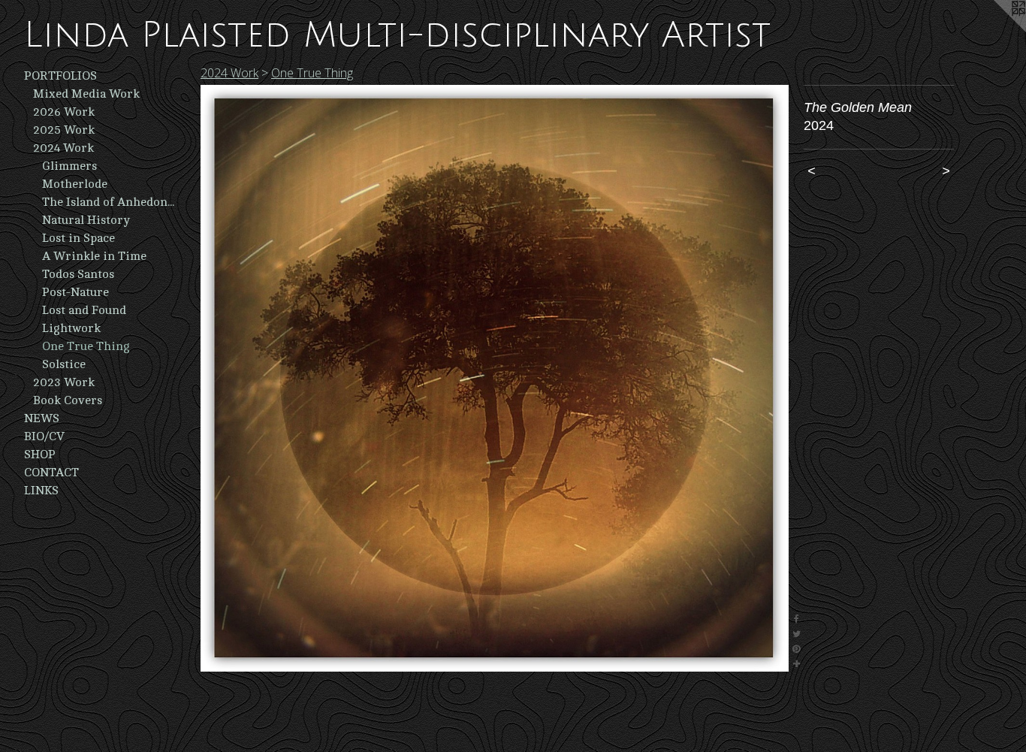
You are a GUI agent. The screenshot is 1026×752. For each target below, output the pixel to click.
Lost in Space (78, 238)
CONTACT (51, 472)
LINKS (41, 490)
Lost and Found (84, 310)
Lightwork (71, 328)
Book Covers (67, 400)
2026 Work (64, 112)
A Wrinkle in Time (94, 256)
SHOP (40, 454)
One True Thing (86, 346)
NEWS (41, 418)
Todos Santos (78, 274)
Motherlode (74, 184)
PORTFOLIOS (60, 76)
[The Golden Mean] (495, 378)
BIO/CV (44, 436)
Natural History (86, 220)
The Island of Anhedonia (108, 202)
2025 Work (64, 130)
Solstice (64, 364)
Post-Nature (75, 292)
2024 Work (63, 148)
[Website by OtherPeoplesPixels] (996, 30)
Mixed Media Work (86, 94)
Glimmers (69, 166)
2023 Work (64, 382)
